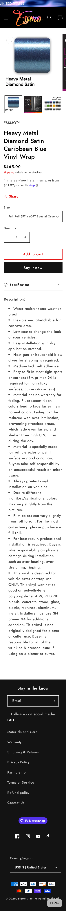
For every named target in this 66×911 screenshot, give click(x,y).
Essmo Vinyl (26, 898)
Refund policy (18, 792)
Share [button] (13, 196)
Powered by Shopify (47, 898)
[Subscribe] (53, 701)
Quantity (10, 228)
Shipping (9, 172)
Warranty (14, 742)
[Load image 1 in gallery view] (13, 104)
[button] (6, 18)
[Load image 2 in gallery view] (33, 104)
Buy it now (33, 267)
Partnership (16, 772)
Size (7, 207)
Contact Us (16, 802)
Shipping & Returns (23, 752)
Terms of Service (20, 782)
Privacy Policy (18, 762)
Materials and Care (22, 732)
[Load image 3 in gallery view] (52, 104)
